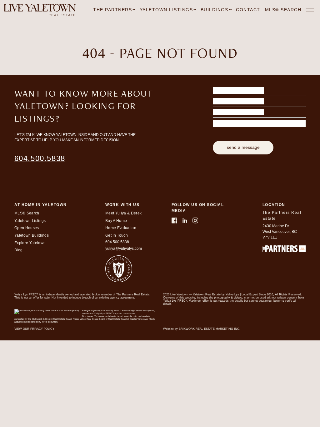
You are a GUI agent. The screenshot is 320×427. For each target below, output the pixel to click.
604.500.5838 (39, 158)
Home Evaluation (120, 228)
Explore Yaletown (30, 243)
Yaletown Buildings (31, 235)
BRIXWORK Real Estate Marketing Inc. (209, 328)
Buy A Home (116, 221)
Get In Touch (116, 235)
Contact (248, 10)
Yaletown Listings (30, 221)
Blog (18, 250)
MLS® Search (283, 10)
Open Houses (26, 228)
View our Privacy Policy (34, 328)
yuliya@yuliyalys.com (123, 248)
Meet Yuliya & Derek (123, 213)
